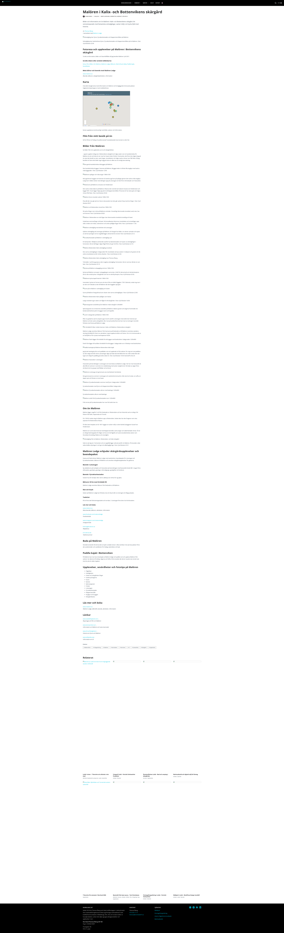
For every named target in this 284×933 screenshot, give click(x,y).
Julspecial (95, 778)
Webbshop (137, 3)
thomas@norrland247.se (136, 914)
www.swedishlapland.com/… (91, 619)
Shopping (134, 897)
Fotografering (97, 647)
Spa (138, 897)
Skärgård (143, 647)
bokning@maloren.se (89, 526)
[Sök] (275, 3)
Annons (145, 778)
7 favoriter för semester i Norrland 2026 (94, 895)
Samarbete (135, 647)
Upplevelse (125, 16)
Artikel (127, 897)
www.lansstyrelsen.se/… (90, 625)
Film (87, 64)
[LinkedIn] (200, 907)
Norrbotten (113, 16)
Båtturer (113, 64)
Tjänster (145, 3)
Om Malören (97, 64)
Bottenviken (87, 647)
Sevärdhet (119, 16)
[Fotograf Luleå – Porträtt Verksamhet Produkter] (127, 716)
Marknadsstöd (159, 919)
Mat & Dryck (119, 64)
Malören (105, 647)
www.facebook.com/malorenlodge (93, 514)
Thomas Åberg (89, 31)
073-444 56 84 (87, 533)
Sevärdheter (86, 66)
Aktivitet (85, 778)
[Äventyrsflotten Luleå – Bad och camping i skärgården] (157, 716)
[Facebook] (197, 907)
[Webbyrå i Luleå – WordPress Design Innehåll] (187, 837)
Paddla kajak (130, 64)
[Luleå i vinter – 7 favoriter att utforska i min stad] (97, 716)
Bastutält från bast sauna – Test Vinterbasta (126, 895)
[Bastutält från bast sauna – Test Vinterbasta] (127, 837)
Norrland (122, 647)
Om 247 (152, 3)
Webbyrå (157, 910)
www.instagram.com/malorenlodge (93, 520)
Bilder (91, 64)
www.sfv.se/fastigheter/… (90, 631)
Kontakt (158, 3)
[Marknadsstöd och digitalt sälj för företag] (187, 716)
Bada (125, 64)
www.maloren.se (88, 74)
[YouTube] (194, 907)
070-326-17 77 (133, 912)
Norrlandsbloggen (126, 3)
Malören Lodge (97, 33)
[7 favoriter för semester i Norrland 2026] (97, 837)
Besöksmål (107, 16)
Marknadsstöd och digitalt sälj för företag (185, 774)
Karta (84, 64)
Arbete (102, 16)
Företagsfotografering (161, 913)
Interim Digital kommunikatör (163, 916)
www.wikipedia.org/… (89, 637)
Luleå (100, 778)
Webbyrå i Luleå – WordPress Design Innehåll (186, 895)
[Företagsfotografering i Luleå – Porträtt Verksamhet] (157, 837)
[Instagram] (190, 907)
